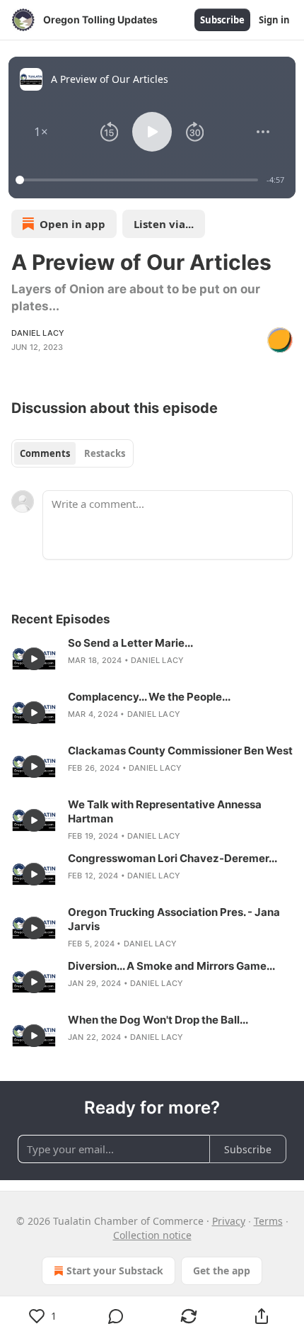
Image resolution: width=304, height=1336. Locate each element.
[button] (41, 131)
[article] (152, 658)
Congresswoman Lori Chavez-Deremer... (172, 858)
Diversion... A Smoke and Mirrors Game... (171, 966)
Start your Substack (114, 1270)
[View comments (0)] (115, 1316)
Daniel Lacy (37, 333)
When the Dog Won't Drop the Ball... (158, 1019)
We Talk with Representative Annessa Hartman (165, 811)
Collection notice (152, 1235)
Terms (268, 1221)
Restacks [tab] (104, 453)
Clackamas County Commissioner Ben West (180, 750)
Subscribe (222, 19)
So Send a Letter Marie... (130, 643)
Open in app (72, 224)
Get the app (221, 1270)
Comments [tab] (45, 453)
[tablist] (72, 453)
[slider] (139, 180)
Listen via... (164, 224)
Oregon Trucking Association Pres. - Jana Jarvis (174, 919)
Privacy (228, 1221)
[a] (34, 658)
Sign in (274, 19)
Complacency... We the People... (149, 696)
